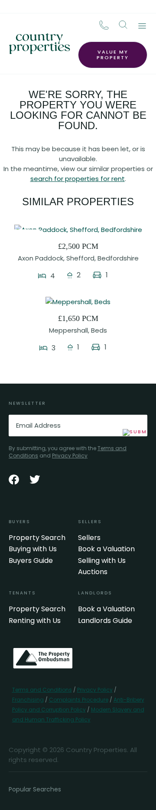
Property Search (37, 538)
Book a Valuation (106, 549)
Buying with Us (33, 549)
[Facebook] (14, 479)
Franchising (28, 699)
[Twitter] (34, 479)
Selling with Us (102, 560)
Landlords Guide (105, 621)
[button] (123, 24)
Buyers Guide (31, 560)
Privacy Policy (70, 455)
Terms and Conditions (42, 689)
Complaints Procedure (78, 699)
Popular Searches (35, 789)
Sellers (89, 538)
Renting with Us (35, 621)
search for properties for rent (77, 178)
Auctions (92, 572)
